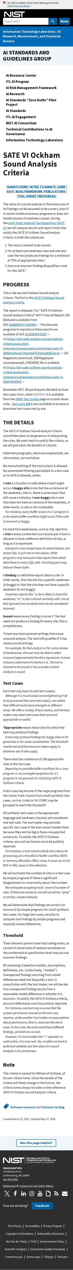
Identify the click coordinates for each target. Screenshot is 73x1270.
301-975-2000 (10, 1179)
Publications (54, 191)
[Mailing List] (65, 1193)
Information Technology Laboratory (29, 32)
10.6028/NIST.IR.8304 (22, 325)
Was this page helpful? (36, 1143)
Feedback (42, 1206)
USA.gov (49, 1257)
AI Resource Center (21, 75)
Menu (64, 21)
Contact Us (26, 1186)
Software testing (53, 1107)
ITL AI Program (17, 81)
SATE (10, 191)
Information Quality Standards (47, 1249)
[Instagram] (32, 1193)
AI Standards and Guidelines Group (27, 55)
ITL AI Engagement (21, 117)
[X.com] (7, 1193)
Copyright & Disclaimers (20, 1233)
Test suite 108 (21, 404)
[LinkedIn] (23, 1193)
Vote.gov (62, 1257)
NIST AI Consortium (21, 123)
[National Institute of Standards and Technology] (30, 1160)
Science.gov (33, 1257)
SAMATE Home (17, 187)
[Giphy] (48, 1193)
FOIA (33, 1241)
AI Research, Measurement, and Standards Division (32, 36)
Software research (22, 1107)
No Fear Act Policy (16, 1241)
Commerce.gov (14, 1257)
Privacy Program (52, 1226)
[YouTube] (40, 1193)
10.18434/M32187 (36, 334)
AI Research (15, 94)
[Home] (14, 14)
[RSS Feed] (56, 1193)
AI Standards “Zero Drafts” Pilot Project (31, 102)
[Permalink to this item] (32, 285)
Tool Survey (26, 196)
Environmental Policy (52, 1241)
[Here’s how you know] (36, 4)
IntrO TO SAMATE (43, 187)
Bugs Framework (29, 191)
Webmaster (9, 1186)
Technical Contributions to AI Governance (29, 131)
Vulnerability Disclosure (50, 1233)
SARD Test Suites (27, 399)
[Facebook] (15, 1193)
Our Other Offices (43, 1186)
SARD (61, 187)
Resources (46, 196)
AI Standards (16, 110)
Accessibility (32, 1226)
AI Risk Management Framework (31, 87)
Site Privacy (15, 1226)
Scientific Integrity (16, 1249)
